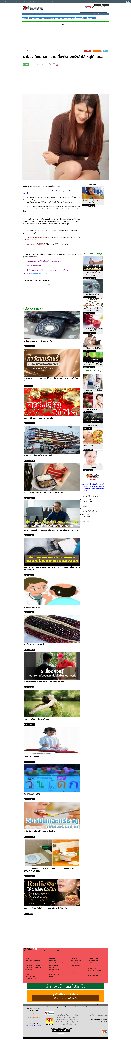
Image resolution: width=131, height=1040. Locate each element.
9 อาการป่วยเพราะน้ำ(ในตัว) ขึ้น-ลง (92, 390)
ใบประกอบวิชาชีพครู (87, 499)
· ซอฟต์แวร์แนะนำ (29, 970)
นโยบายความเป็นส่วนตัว (60, 1)
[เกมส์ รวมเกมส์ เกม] (85, 18)
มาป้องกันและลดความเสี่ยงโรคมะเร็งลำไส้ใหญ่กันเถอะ (37, 280)
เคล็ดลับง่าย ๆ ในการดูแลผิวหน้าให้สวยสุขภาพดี (93, 466)
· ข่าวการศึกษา (74, 958)
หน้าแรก (105, 51)
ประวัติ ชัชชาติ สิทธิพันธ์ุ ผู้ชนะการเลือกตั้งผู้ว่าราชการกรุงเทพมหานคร (92, 363)
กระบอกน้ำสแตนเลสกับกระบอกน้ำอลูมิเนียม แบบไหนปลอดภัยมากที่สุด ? (93, 273)
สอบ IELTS (84, 504)
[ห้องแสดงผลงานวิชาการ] (70, 18)
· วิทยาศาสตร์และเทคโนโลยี (56, 963)
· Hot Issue (28, 974)
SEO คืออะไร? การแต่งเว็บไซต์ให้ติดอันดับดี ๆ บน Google (92, 309)
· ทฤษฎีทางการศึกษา (93, 958)
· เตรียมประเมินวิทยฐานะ (94, 971)
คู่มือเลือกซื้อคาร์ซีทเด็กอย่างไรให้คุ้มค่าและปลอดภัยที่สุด (93, 425)
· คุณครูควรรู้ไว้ (92, 968)
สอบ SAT (84, 508)
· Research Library (30, 977)
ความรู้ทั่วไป (36, 51)
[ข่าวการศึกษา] (33, 18)
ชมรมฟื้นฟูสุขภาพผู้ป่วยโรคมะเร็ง (39, 273)
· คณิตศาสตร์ (52, 961)
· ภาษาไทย (51, 967)
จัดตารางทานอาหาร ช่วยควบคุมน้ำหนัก (93, 446)
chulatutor (84, 519)
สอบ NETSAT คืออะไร (87, 501)
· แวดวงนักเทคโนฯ (30, 981)
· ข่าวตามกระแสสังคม (76, 961)
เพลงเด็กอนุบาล (85, 521)
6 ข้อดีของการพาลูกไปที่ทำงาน (93, 348)
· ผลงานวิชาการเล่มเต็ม (94, 973)
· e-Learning (28, 963)
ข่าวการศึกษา (27, 51)
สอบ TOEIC (84, 506)
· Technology (29, 958)
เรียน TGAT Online (86, 514)
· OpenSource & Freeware (33, 967)
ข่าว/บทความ (97, 51)
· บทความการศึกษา (93, 961)
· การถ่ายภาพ (28, 972)
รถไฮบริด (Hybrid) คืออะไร (93, 294)
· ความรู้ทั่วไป (52, 958)
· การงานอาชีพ (52, 977)
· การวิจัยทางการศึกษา (94, 963)
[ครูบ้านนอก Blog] (41, 18)
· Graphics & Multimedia (32, 965)
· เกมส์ (72, 971)
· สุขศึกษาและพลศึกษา (54, 970)
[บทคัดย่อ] (79, 18)
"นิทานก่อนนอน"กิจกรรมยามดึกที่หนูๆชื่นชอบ (93, 201)
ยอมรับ (128, 1)
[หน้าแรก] (25, 18)
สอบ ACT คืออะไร (86, 516)
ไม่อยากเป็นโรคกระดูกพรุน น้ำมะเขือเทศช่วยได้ (93, 329)
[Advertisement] (65, 36)
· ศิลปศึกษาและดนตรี (54, 974)
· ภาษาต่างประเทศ (53, 965)
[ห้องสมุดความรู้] (49, 18)
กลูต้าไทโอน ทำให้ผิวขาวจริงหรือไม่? (93, 409)
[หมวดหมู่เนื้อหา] (60, 18)
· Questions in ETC (30, 979)
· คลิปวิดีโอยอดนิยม (75, 965)
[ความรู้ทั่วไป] (92, 18)
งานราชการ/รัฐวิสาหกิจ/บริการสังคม (51, 51)
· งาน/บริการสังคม (75, 963)
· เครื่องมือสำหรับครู (93, 975)
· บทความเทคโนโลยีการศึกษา (32, 961)
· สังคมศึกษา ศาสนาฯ (54, 972)
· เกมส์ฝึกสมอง (74, 973)
